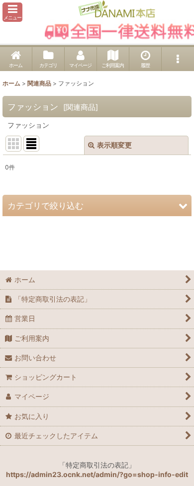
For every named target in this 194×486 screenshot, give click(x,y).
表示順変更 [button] (114, 145)
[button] (12, 12)
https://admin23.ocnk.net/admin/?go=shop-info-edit (97, 474)
